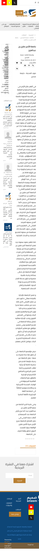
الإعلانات (9, 498)
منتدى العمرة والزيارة (6, 75)
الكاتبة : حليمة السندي (27, 37)
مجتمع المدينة (15, 26)
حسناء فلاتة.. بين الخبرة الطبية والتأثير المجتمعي (7, 174)
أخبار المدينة (18, 499)
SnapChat (31, 544)
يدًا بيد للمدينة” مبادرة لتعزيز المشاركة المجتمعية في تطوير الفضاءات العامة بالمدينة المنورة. (5, 68)
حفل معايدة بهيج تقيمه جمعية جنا (6, 81)
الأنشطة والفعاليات (14, 24)
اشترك (19, 480)
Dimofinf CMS (7, 542)
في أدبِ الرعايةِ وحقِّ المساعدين (8, 113)
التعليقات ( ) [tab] (30, 446)
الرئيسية (31, 35)
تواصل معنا (15, 514)
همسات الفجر (8, 232)
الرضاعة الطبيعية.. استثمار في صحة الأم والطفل (7, 142)
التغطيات (30, 26)
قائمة (18, 12)
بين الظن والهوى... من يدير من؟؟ (7, 203)
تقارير (24, 26)
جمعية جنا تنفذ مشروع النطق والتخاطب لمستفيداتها (5, 88)
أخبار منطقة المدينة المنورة (30, 24)
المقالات (24, 35)
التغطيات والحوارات (9, 504)
